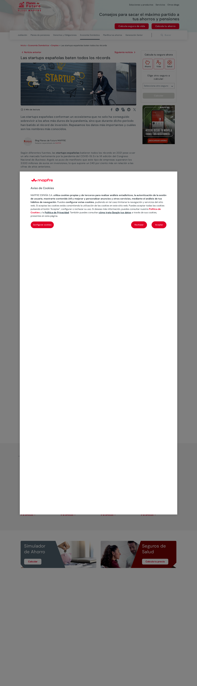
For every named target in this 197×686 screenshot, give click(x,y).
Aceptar (159, 225)
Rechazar (139, 225)
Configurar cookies (42, 225)
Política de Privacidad (57, 212)
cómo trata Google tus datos (115, 212)
